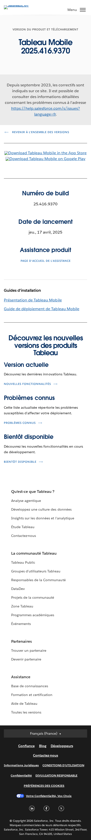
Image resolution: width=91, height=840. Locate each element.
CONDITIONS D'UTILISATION (63, 765)
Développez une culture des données (41, 509)
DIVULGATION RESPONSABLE (56, 775)
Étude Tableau (22, 527)
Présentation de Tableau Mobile (33, 300)
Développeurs (62, 746)
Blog (42, 746)
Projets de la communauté (32, 597)
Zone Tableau (22, 606)
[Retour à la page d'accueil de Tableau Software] (21, 5)
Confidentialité (21, 775)
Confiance (26, 746)
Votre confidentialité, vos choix (49, 796)
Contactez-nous (23, 535)
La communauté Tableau (34, 553)
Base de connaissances (29, 686)
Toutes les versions (26, 712)
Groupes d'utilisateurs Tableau (35, 571)
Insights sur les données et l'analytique (42, 518)
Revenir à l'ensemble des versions (40, 132)
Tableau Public (23, 562)
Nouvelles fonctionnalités (27, 384)
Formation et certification (32, 695)
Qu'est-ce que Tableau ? (32, 491)
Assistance (20, 676)
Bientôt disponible (28, 437)
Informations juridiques (21, 765)
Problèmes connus (29, 398)
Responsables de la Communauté (38, 580)
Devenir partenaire (26, 659)
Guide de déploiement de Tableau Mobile (41, 308)
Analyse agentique (26, 500)
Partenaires (21, 641)
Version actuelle (26, 365)
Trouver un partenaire (28, 650)
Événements (21, 624)
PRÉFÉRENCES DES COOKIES (44, 786)
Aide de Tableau (24, 703)
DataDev (18, 589)
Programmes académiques (32, 615)
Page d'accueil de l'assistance (46, 261)
